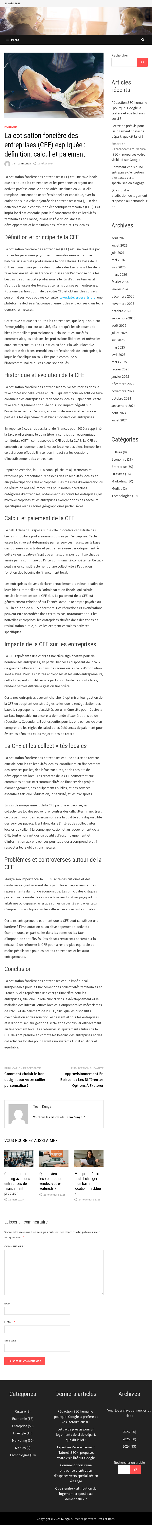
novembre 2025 (122, 303)
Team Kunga (23, 163)
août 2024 (118, 413)
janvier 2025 (120, 376)
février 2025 (120, 369)
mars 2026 (119, 274)
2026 (126, 1431)
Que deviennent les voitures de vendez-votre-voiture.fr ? (51, 1181)
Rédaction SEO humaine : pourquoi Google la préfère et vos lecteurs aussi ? (76, 1416)
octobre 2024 (121, 398)
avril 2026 (118, 267)
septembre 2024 (123, 405)
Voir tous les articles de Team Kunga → (59, 1117)
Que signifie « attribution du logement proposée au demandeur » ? (76, 1493)
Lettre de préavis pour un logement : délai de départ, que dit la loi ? (127, 131)
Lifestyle (117, 474)
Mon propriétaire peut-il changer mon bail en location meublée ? (87, 1183)
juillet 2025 (119, 332)
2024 (126, 1446)
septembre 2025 (123, 318)
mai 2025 (118, 347)
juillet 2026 (119, 245)
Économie (10, 127)
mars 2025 (119, 362)
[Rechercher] (142, 62)
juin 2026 (117, 252)
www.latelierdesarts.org (78, 297)
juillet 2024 (119, 420)
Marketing (119, 481)
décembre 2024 (122, 383)
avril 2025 (118, 354)
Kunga (65, 1519)
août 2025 (118, 325)
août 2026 (118, 238)
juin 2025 (117, 340)
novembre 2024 (122, 391)
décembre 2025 (122, 296)
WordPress (96, 1519)
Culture (116, 452)
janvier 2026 (120, 289)
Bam (111, 1519)
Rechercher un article (129, 1462)
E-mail (9, 1322)
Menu (15, 40)
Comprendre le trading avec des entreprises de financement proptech (17, 1183)
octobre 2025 (121, 311)
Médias (116, 488)
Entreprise (119, 466)
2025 (126, 1439)
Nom (8, 1303)
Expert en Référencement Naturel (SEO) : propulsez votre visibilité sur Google (76, 1452)
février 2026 (120, 281)
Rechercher (119, 55)
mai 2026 (118, 260)
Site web (10, 1340)
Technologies (121, 495)
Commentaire (15, 1246)
